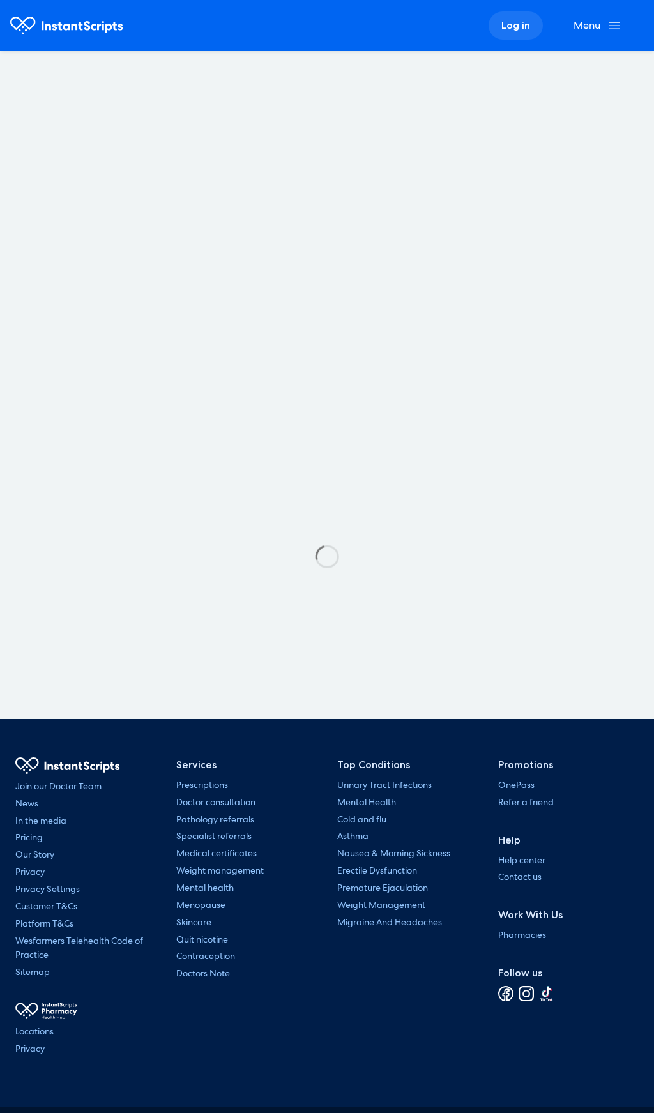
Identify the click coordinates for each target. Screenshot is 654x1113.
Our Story (34, 854)
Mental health (205, 887)
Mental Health (366, 802)
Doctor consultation (215, 802)
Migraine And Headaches (389, 922)
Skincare (193, 922)
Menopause (200, 905)
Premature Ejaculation (382, 887)
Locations (34, 1031)
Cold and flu (361, 819)
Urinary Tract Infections (384, 785)
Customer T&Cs (46, 906)
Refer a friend (526, 802)
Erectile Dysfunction (377, 870)
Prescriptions (202, 785)
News (26, 803)
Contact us (520, 876)
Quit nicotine (202, 939)
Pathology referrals (215, 819)
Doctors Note (203, 973)
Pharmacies (522, 935)
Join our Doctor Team (58, 786)
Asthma (353, 836)
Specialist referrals (214, 836)
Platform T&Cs (44, 923)
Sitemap (32, 972)
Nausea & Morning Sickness (393, 853)
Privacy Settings (47, 889)
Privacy (30, 871)
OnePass (516, 785)
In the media (40, 820)
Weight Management (381, 905)
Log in (515, 25)
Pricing (29, 837)
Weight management (220, 870)
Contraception (205, 956)
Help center (521, 860)
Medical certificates (216, 853)
